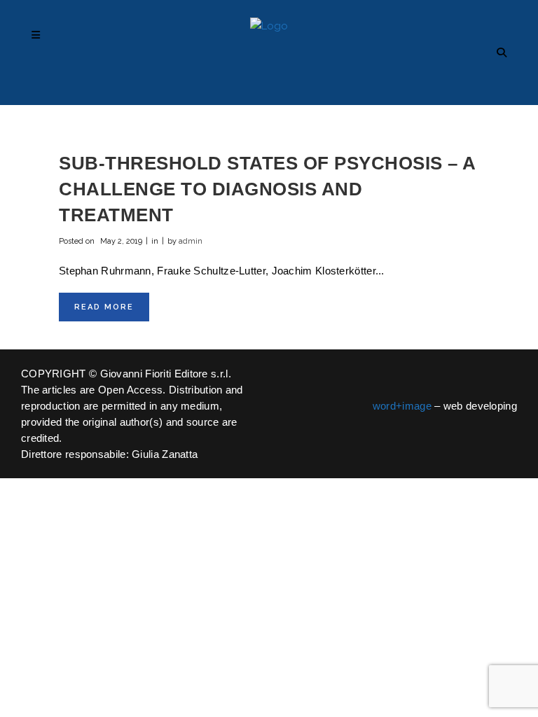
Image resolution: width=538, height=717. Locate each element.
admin (190, 241)
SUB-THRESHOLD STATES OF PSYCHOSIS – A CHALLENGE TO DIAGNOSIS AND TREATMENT (267, 189)
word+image (402, 406)
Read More (104, 307)
